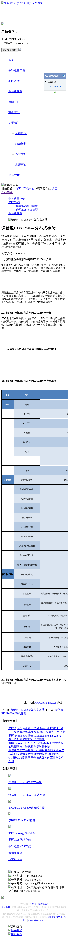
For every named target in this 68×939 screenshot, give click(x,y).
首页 (11, 59)
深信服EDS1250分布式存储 (27, 709)
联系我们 (16, 930)
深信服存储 (15, 91)
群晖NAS (14, 202)
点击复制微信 (9, 50)
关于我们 (14, 122)
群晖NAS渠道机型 (26, 206)
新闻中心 (14, 101)
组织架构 (21, 143)
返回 (54, 188)
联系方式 (14, 175)
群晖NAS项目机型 (26, 209)
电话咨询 (16, 934)
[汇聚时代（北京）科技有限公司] (22, 3)
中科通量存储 (16, 70)
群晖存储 (14, 80)
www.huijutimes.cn (45, 702)
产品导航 (7, 192)
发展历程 (21, 164)
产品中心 (28, 188)
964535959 (55, 86)
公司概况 (21, 133)
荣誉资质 (14, 112)
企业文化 (21, 154)
